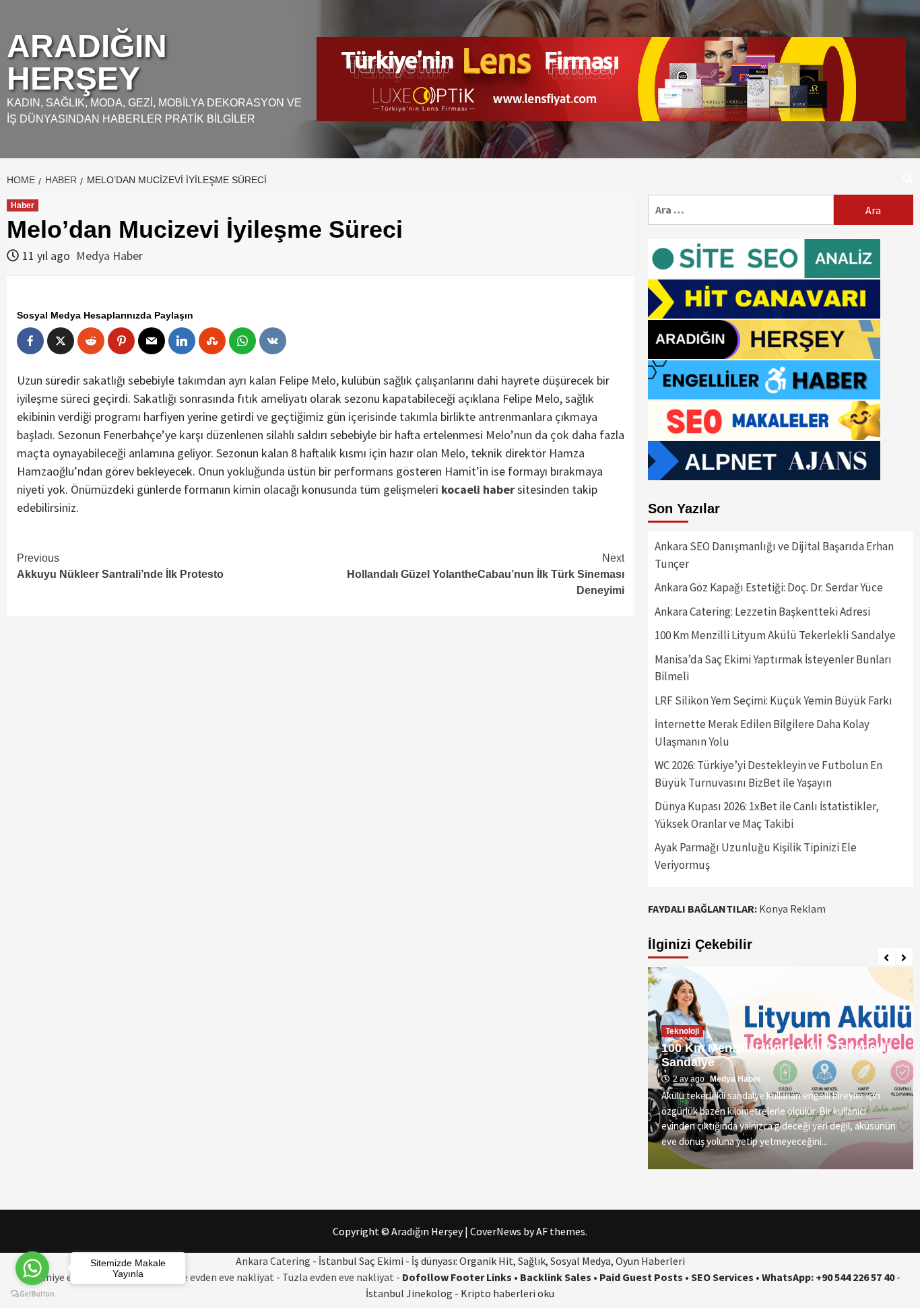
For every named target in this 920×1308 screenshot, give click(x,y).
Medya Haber (109, 255)
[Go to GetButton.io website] (32, 1294)
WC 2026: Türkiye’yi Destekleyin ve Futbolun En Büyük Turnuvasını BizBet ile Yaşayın (768, 774)
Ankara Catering (273, 1261)
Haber (22, 205)
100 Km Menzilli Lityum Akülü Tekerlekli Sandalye (775, 635)
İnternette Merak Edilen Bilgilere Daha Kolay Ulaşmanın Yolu (762, 733)
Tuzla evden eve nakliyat (338, 1277)
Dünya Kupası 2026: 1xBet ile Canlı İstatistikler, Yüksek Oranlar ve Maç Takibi (767, 815)
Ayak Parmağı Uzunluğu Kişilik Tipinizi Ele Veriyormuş (756, 856)
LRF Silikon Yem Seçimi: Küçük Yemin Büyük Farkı (773, 700)
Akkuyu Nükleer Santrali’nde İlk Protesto (120, 566)
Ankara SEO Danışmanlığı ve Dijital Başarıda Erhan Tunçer (774, 555)
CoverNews (495, 1231)
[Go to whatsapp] (32, 1268)
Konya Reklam (792, 908)
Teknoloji (682, 1031)
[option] (780, 1068)
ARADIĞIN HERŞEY (87, 62)
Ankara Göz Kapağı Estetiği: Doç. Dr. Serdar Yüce (769, 587)
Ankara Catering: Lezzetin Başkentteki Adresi (762, 611)
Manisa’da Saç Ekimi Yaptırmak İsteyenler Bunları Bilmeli (773, 668)
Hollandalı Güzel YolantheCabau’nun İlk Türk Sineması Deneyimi (485, 574)
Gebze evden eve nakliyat (216, 1277)
